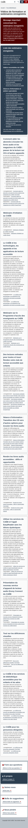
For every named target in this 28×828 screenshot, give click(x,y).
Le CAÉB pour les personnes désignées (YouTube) (12, 748)
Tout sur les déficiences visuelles (14, 117)
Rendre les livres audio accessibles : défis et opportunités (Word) (13, 509)
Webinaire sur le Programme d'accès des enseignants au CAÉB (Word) (13, 345)
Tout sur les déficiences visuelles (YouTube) (11, 661)
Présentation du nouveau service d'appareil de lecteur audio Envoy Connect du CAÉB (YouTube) (13, 618)
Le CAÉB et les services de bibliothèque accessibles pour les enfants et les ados (14, 121)
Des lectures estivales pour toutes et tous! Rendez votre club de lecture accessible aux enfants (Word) (14, 401)
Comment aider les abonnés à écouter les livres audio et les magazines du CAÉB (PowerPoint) (13, 203)
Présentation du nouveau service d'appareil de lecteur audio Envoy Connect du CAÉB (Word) (13, 624)
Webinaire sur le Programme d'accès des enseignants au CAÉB (15, 84)
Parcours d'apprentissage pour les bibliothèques (13, 130)
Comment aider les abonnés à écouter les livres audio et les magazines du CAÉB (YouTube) (13, 193)
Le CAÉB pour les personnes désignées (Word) (11, 751)
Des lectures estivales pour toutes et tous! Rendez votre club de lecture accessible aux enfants (15, 95)
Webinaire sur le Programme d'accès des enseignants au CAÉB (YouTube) (13, 339)
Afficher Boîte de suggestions (11, 801)
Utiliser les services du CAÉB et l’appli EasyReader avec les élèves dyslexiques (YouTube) (14, 568)
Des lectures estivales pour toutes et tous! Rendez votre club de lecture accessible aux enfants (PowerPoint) (14, 407)
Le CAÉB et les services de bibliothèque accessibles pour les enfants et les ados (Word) (13, 717)
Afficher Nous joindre (9, 813)
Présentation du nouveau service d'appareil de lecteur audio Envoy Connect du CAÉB (14, 114)
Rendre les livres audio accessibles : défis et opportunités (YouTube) (13, 504)
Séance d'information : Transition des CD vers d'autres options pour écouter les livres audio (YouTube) (14, 441)
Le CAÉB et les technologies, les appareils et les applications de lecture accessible (14, 80)
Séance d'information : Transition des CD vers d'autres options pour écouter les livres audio (14, 100)
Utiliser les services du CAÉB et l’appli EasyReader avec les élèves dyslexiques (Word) (13, 573)
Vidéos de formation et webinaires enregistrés (13, 12)
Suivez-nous (6, 790)
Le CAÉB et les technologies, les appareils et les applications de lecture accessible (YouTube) (12, 297)
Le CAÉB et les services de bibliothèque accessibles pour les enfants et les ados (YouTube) (14, 712)
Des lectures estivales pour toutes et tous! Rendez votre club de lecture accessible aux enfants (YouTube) (14, 395)
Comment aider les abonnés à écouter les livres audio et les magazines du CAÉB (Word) (13, 198)
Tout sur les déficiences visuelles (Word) (13, 665)
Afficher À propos (8, 779)
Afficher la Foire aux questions (11, 768)
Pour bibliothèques (11, 7)
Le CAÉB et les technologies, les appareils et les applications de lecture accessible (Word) (14, 303)
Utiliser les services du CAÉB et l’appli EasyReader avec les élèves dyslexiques (15, 109)
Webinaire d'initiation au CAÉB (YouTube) (13, 230)
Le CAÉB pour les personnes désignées (13, 125)
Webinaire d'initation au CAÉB (14, 77)
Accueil (3, 7)
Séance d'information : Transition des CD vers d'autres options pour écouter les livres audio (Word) (13, 447)
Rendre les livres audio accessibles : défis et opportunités (15, 104)
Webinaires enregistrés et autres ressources (11, 59)
